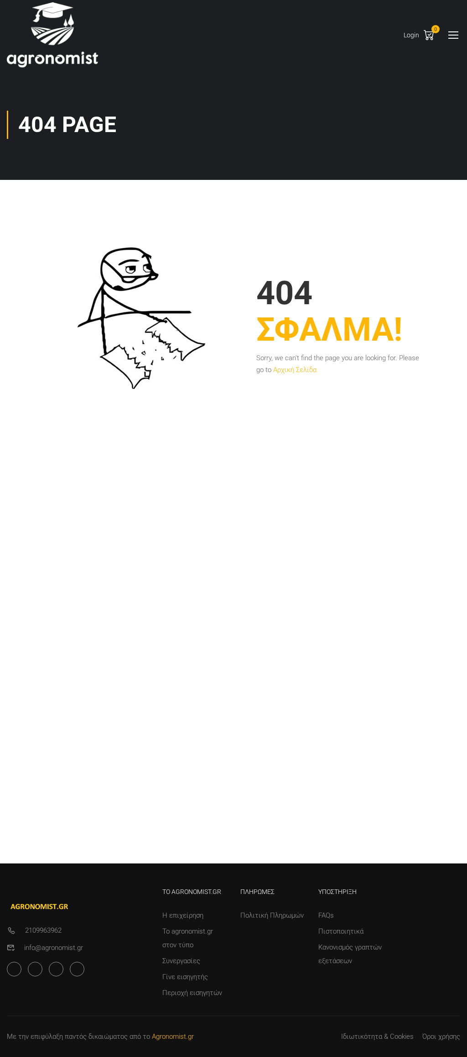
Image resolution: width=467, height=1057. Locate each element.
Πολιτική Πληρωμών (272, 915)
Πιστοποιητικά (340, 931)
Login (411, 35)
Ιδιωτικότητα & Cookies (377, 1036)
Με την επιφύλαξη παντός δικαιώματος (67, 1036)
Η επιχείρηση (182, 915)
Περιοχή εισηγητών (192, 993)
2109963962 (43, 930)
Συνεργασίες (181, 961)
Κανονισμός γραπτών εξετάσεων (350, 954)
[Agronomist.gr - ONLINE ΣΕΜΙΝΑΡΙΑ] (52, 34)
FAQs (326, 915)
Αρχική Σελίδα (295, 370)
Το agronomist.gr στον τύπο (187, 938)
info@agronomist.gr (53, 948)
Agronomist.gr (173, 1036)
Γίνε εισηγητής (185, 977)
